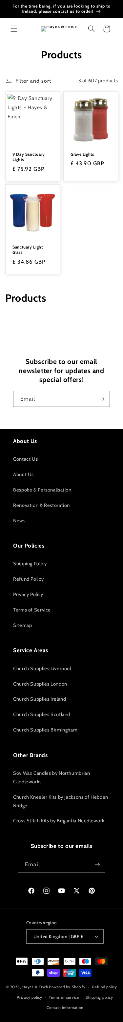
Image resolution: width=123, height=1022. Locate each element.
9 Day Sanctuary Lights (28, 156)
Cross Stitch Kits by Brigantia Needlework (59, 821)
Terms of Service (32, 610)
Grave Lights (82, 153)
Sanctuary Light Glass (27, 250)
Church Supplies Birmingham (45, 730)
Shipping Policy (30, 564)
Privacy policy (29, 997)
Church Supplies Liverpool (42, 668)
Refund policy (104, 987)
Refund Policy (28, 579)
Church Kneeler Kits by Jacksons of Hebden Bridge (60, 801)
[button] (13, 28)
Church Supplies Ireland (39, 699)
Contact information (65, 1007)
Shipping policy (99, 997)
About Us (23, 474)
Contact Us (25, 459)
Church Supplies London (40, 684)
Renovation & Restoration (41, 505)
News (19, 521)
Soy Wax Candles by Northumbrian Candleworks (51, 777)
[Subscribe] (102, 399)
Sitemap (22, 625)
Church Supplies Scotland (41, 714)
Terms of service (64, 997)
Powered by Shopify (67, 987)
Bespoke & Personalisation (42, 490)
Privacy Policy (28, 594)
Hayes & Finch (35, 987)
